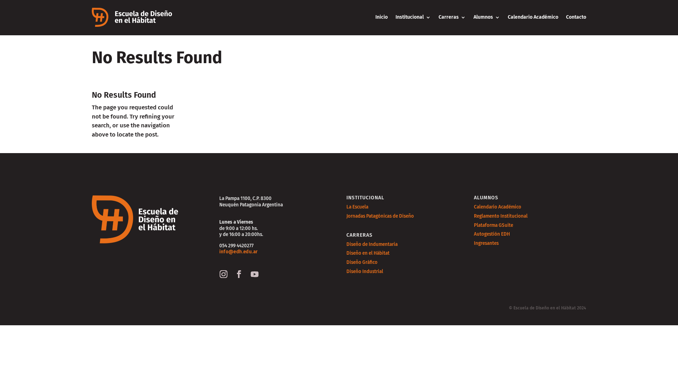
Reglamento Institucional (501, 216)
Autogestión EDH (492, 234)
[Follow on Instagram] (223, 274)
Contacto (576, 17)
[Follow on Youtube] (254, 274)
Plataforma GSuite (493, 225)
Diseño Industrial (364, 271)
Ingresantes (486, 243)
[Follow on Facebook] (239, 274)
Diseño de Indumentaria (372, 244)
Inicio (381, 17)
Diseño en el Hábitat (367, 253)
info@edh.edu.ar (238, 252)
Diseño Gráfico (361, 262)
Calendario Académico (533, 17)
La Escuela (357, 207)
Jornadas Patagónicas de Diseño (380, 216)
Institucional (410, 17)
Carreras (449, 17)
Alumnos (483, 17)
